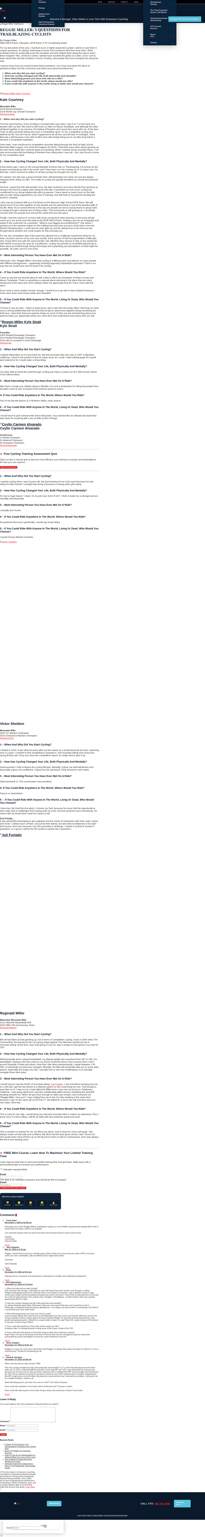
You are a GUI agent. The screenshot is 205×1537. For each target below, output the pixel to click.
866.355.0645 (162, 1503)
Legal (79, 1515)
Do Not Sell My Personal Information (116, 1515)
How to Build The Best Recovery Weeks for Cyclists (18, 1460)
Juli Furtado (57, 1084)
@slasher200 (7, 738)
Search (10, 1528)
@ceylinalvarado (8, 445)
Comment (5, 1421)
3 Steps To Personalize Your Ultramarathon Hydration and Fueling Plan (20, 1446)
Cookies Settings (97, 1515)
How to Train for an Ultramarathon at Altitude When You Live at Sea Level (20, 1456)
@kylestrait (5, 343)
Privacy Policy (86, 1515)
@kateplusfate (7, 114)
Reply (7, 1245)
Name (3, 1426)
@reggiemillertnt (8, 1027)
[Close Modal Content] (1, 1534)
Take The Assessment (8, 467)
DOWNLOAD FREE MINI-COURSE (13, 1188)
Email (3, 1430)
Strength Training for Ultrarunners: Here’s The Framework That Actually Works (20, 1466)
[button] (178, 9)
